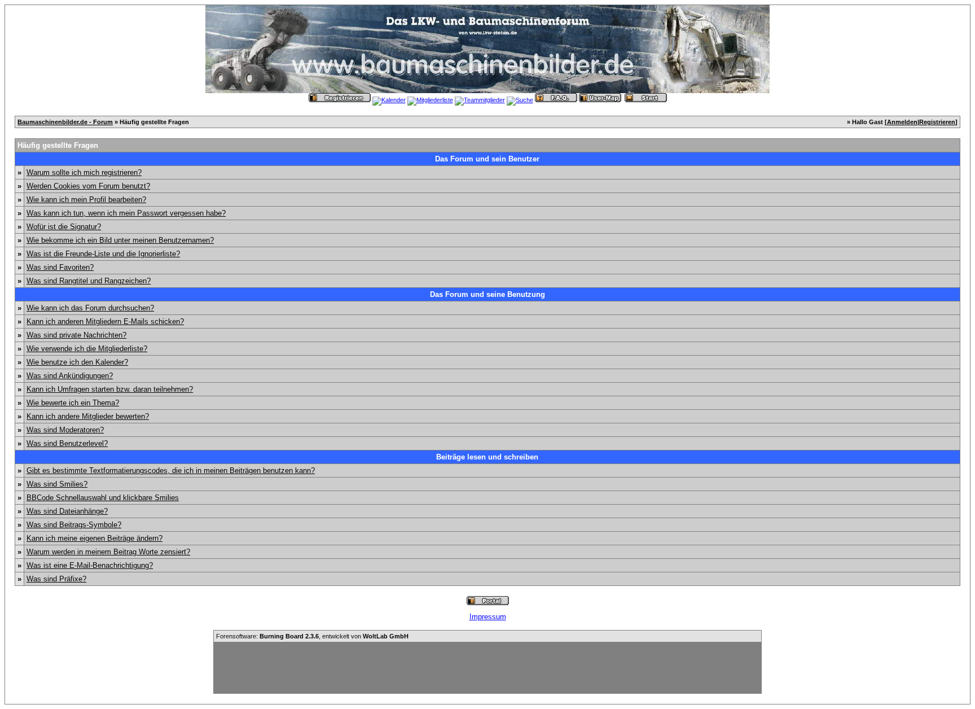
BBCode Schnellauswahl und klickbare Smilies (103, 497)
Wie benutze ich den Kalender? (77, 362)
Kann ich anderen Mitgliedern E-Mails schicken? (105, 321)
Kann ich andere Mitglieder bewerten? (88, 416)
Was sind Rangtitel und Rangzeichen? (89, 281)
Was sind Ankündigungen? (70, 375)
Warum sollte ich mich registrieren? (84, 172)
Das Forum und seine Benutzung (487, 294)
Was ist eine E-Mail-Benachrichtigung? (90, 565)
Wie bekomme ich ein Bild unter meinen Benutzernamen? (120, 240)
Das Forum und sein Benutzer (487, 159)
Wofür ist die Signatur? (64, 226)
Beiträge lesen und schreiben (487, 457)
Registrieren (937, 122)
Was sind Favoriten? (60, 267)
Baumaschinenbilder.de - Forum (65, 122)
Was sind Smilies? (57, 484)
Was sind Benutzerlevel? (67, 443)
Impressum (487, 616)
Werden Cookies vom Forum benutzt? (88, 186)
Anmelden (902, 122)
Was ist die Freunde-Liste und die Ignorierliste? (103, 254)
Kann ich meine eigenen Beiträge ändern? (94, 538)
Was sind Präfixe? (56, 579)
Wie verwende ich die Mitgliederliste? (87, 348)
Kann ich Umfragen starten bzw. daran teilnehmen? (110, 389)
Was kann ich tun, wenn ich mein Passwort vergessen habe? (126, 213)
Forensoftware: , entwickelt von (312, 636)
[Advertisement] (487, 667)
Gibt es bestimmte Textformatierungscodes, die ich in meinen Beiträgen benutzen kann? (171, 470)
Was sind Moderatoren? (65, 430)
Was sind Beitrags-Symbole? (74, 524)
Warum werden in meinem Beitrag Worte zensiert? (108, 552)
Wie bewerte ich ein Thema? (73, 403)
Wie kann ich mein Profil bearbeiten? (86, 199)
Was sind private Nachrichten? (76, 335)
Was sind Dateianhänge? (67, 511)
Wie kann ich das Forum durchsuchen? (90, 308)
